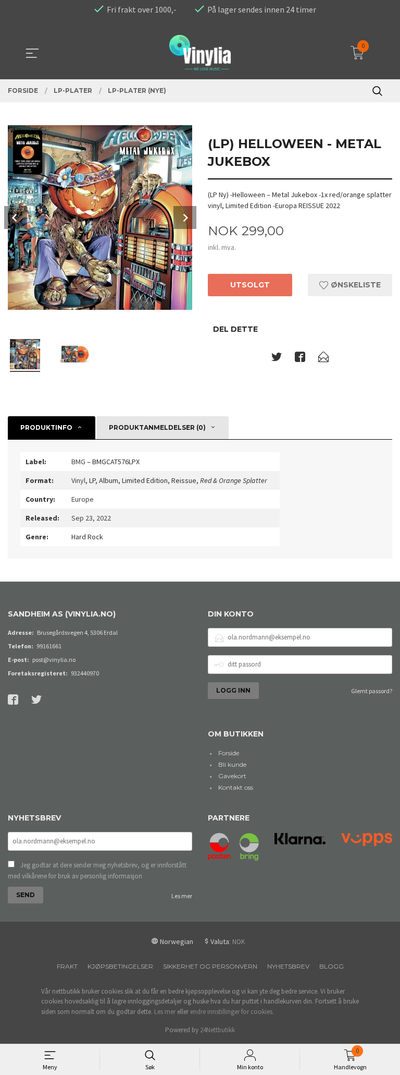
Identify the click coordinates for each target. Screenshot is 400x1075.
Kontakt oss (235, 787)
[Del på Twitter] (276, 358)
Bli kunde (232, 764)
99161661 (48, 646)
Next (184, 217)
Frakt (67, 966)
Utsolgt (250, 284)
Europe (82, 499)
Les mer (181, 896)
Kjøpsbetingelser (120, 966)
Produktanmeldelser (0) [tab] (157, 427)
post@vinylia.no (54, 659)
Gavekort (232, 776)
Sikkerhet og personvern (210, 966)
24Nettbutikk (217, 1029)
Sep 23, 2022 (91, 518)
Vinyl (78, 480)
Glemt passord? (371, 691)
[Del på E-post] (323, 358)
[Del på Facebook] (300, 358)
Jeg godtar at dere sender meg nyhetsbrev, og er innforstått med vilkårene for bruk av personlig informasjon (97, 871)
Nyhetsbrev (288, 966)
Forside (228, 753)
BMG (78, 461)
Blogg (331, 966)
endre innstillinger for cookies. (232, 1011)
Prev (15, 217)
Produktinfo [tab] (46, 427)
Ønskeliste (355, 284)
